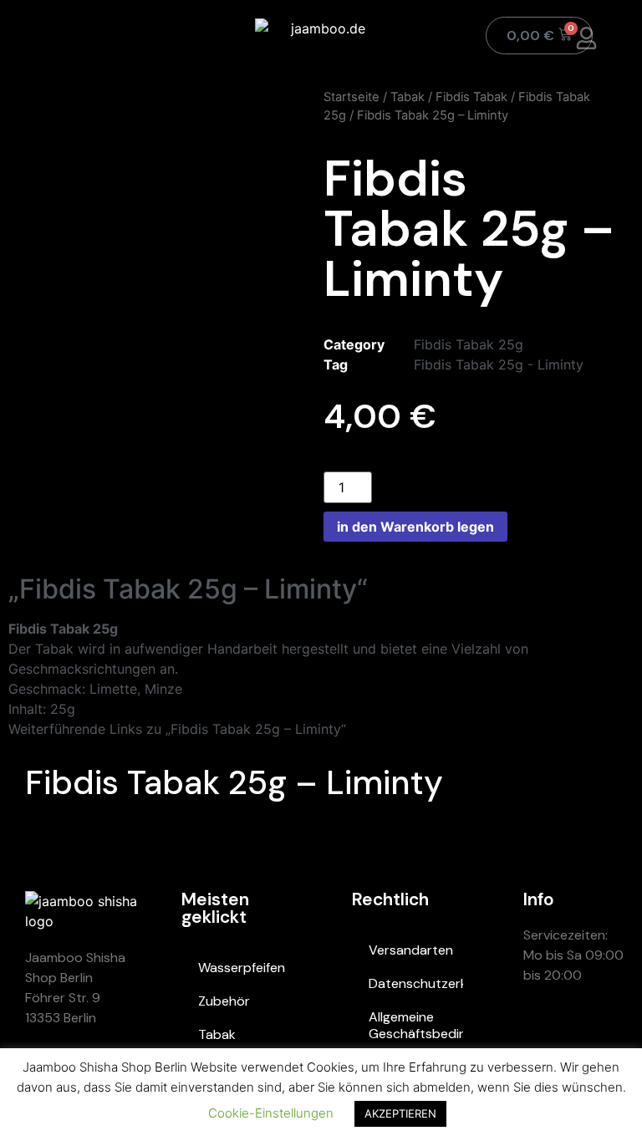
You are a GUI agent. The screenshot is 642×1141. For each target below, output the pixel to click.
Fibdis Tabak (471, 96)
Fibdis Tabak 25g (468, 344)
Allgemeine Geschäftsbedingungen (415, 1025)
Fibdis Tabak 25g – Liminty (234, 782)
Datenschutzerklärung (415, 983)
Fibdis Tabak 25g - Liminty (498, 364)
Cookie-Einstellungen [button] (271, 1113)
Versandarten (411, 950)
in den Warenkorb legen (415, 526)
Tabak (407, 96)
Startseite (352, 96)
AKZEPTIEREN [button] (400, 1113)
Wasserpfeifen (241, 967)
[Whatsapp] (544, 1035)
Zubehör (224, 1001)
